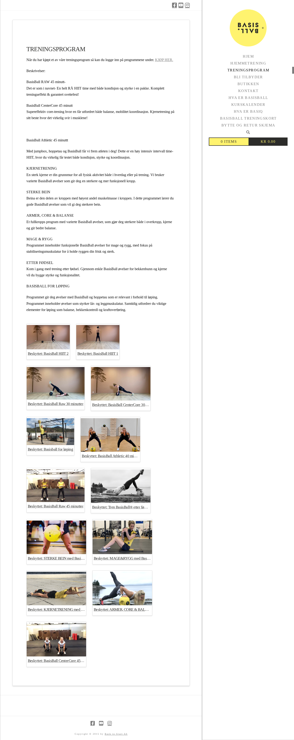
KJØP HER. (164, 60)
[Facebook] (174, 5)
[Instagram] (187, 5)
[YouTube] (180, 5)
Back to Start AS (116, 734)
